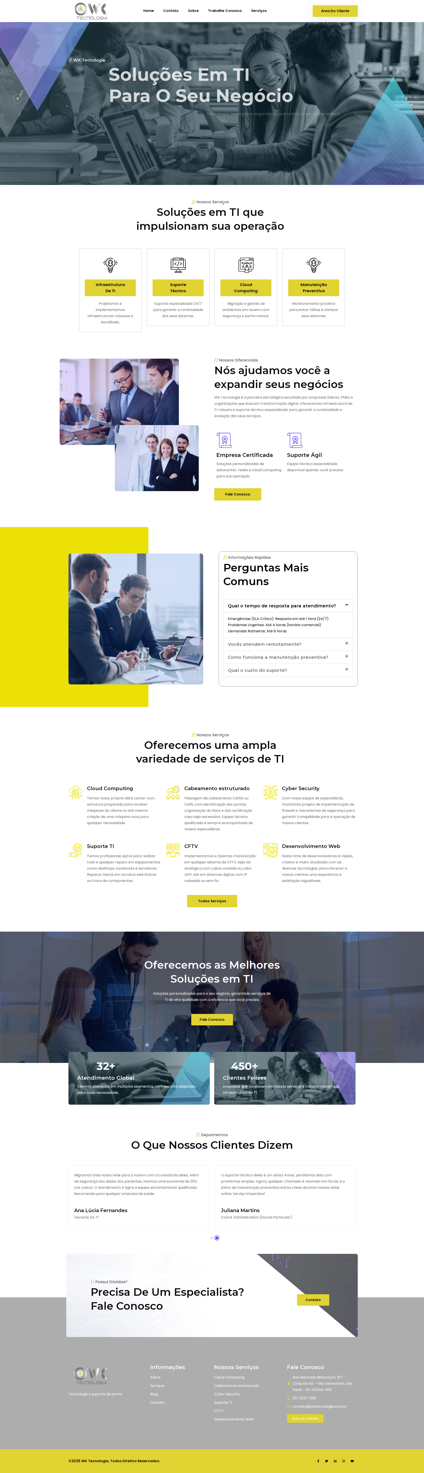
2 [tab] (217, 1238)
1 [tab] (211, 1238)
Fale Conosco (135, 134)
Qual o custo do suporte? (257, 670)
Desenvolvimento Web (311, 846)
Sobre (193, 10)
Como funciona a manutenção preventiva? (278, 657)
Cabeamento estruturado (217, 788)
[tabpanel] (138, 1196)
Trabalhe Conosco (225, 10)
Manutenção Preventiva (314, 288)
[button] (288, 605)
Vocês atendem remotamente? (264, 644)
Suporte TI (100, 846)
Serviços (259, 10)
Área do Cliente (335, 10)
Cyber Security (301, 788)
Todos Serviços (212, 901)
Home (148, 10)
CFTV (191, 846)
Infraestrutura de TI (110, 288)
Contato (171, 10)
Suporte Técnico (178, 288)
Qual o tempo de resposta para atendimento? (282, 605)
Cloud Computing (246, 288)
